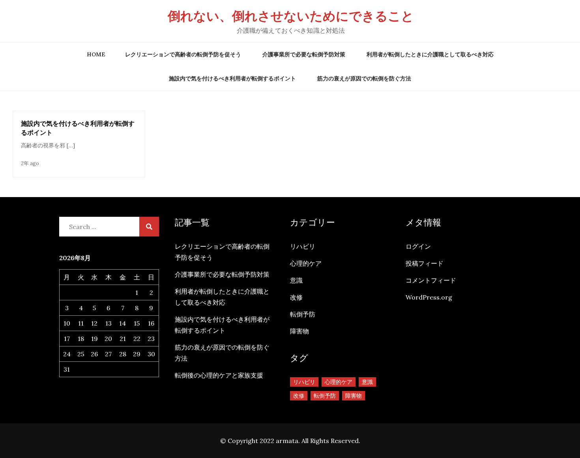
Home (96, 54)
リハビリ (302, 246)
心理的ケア (306, 263)
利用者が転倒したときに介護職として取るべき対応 (430, 54)
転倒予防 (302, 314)
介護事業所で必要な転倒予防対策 (303, 54)
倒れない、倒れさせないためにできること (291, 16)
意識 (296, 280)
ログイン (418, 246)
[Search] (149, 226)
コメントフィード (431, 280)
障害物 (299, 331)
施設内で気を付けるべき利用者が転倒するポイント (232, 78)
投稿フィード (424, 263)
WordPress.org (429, 297)
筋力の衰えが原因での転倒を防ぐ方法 (364, 78)
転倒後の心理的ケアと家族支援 (219, 375)
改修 (296, 297)
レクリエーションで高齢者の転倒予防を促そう (183, 54)
